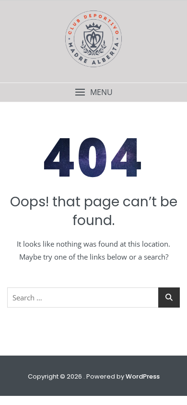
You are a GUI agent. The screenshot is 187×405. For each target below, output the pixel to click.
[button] (93, 92)
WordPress (143, 376)
